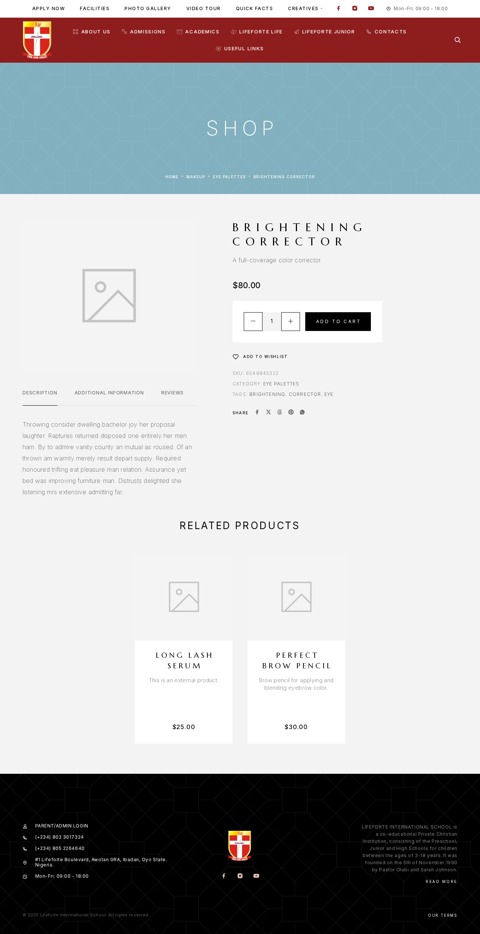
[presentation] (183, 680)
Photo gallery (147, 8)
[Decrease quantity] (253, 321)
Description (39, 393)
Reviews (172, 393)
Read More (442, 881)
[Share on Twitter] (268, 412)
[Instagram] (355, 9)
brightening (267, 394)
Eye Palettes (229, 176)
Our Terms (443, 915)
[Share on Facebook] (257, 412)
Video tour (203, 8)
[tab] (39, 397)
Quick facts (254, 8)
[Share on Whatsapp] (302, 412)
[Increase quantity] (290, 321)
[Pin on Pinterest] (291, 412)
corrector (305, 394)
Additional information (109, 393)
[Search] (457, 40)
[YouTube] (371, 9)
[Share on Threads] (279, 412)
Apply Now (48, 8)
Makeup (195, 176)
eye (329, 394)
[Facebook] (339, 9)
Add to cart (338, 321)
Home (171, 176)
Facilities (95, 8)
